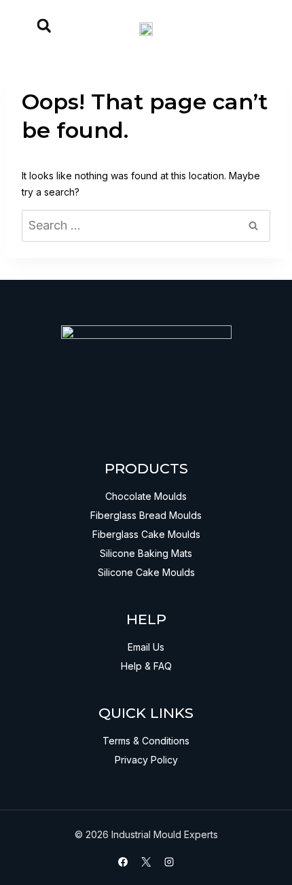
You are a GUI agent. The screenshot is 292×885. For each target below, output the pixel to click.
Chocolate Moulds (146, 496)
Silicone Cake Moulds (146, 572)
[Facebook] (122, 861)
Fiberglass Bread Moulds (146, 515)
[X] (146, 861)
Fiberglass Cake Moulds (146, 534)
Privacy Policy (146, 759)
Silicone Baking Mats (146, 553)
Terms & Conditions (146, 740)
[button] (44, 26)
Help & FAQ (146, 666)
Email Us (146, 647)
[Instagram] (169, 861)
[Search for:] (146, 226)
